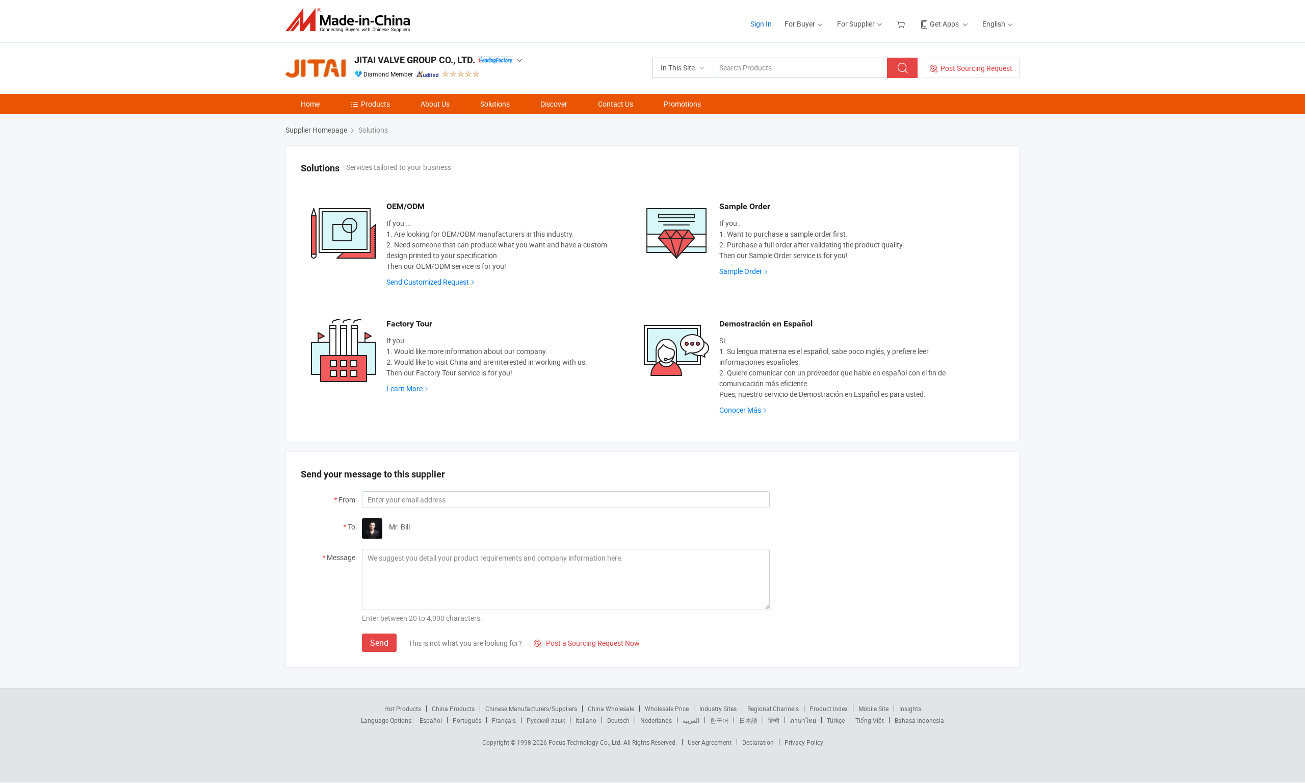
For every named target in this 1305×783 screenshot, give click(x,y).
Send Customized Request (427, 282)
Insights (910, 708)
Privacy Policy (804, 742)
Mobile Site (873, 708)
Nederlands (656, 720)
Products (375, 104)
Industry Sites (718, 708)
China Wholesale (611, 708)
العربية (691, 720)
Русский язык (546, 720)
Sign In (761, 24)
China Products (453, 708)
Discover (553, 104)
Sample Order (740, 271)
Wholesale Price (667, 708)
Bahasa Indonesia (919, 720)
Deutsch (618, 720)
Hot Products (402, 708)
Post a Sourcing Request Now (587, 643)
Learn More (404, 388)
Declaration (758, 742)
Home (310, 104)
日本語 (748, 720)
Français (504, 720)
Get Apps (944, 24)
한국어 (719, 720)
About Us (435, 104)
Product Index (829, 708)
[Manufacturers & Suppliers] (350, 20)
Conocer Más (740, 410)
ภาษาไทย (803, 720)
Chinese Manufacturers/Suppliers (531, 708)
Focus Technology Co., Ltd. (586, 742)
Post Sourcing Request (976, 68)
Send (379, 642)
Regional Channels (773, 708)
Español (431, 720)
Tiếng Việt (869, 720)
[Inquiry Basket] (902, 24)
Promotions (682, 104)
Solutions (495, 104)
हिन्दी (773, 720)
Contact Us (615, 104)
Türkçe (836, 720)
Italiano (586, 720)
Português (467, 720)
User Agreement (710, 742)
